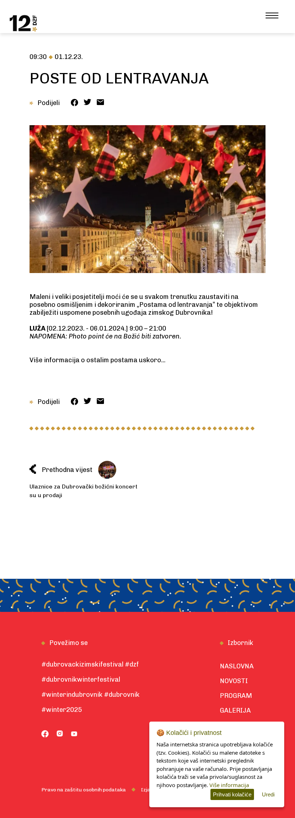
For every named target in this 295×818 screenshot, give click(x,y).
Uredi (268, 794)
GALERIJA (235, 710)
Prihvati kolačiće (232, 794)
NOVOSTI (234, 681)
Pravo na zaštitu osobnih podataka (83, 790)
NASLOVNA (237, 666)
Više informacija (229, 785)
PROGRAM (236, 696)
